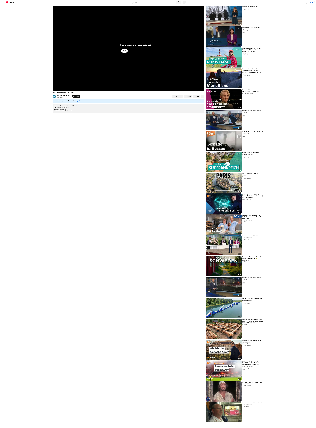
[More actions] (202, 96)
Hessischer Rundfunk (63, 95)
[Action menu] (202, 101)
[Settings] (304, 2)
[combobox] (154, 2)
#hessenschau (80, 106)
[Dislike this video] (180, 96)
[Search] (178, 2)
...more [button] (70, 110)
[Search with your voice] (184, 2)
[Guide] (3, 2)
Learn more (141, 47)
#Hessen (69, 106)
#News (74, 106)
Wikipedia (77, 101)
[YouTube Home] (10, 2)
